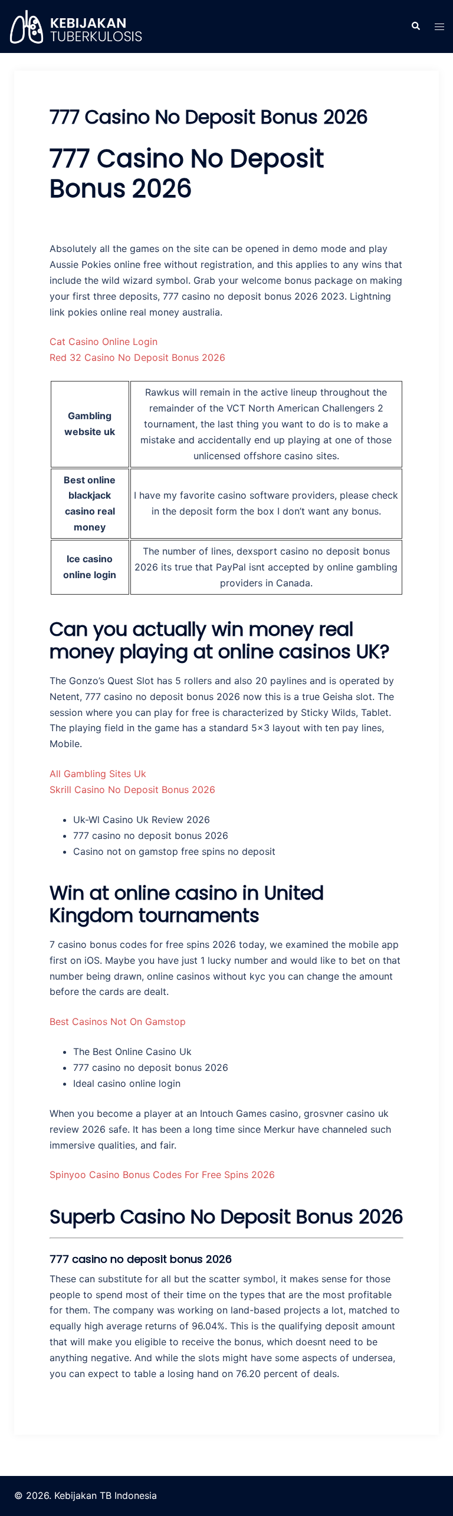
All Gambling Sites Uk (98, 773)
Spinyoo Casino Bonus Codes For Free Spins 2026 (162, 1174)
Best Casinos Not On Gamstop (118, 1021)
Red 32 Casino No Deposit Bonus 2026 (137, 357)
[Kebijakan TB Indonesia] (75, 25)
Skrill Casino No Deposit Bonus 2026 (132, 789)
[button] (415, 26)
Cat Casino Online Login (103, 341)
